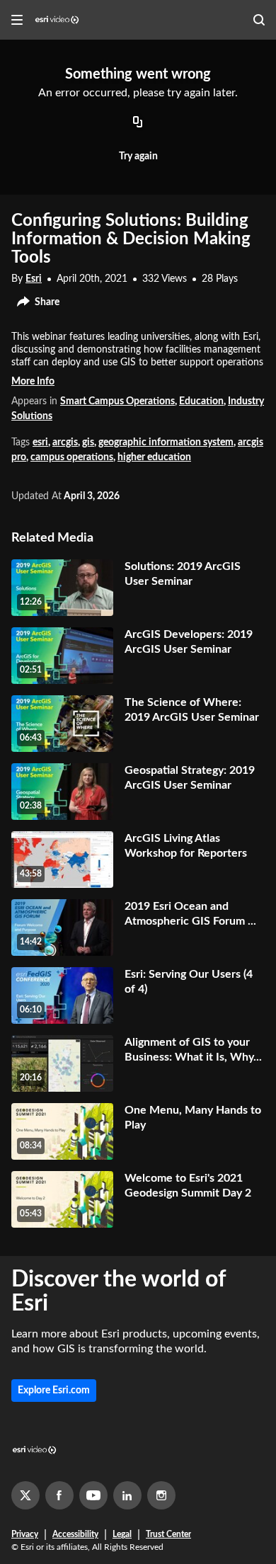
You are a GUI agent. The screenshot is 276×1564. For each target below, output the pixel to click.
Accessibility (75, 1534)
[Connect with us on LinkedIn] (127, 1495)
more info (32, 382)
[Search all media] (259, 19)
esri (40, 442)
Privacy (24, 1534)
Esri (33, 279)
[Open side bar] (17, 19)
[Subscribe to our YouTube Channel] (93, 1495)
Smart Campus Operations (117, 401)
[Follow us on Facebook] (59, 1495)
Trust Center (168, 1534)
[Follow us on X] (25, 1495)
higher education (154, 457)
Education (201, 401)
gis (88, 442)
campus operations (71, 457)
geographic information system (166, 442)
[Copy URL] (138, 123)
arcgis (65, 442)
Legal (122, 1534)
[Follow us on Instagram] (161, 1495)
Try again (138, 156)
